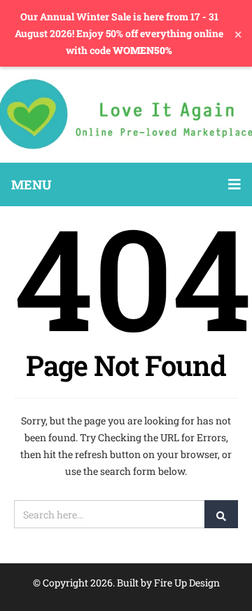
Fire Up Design (187, 582)
